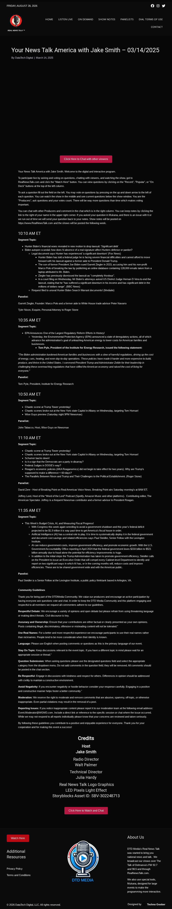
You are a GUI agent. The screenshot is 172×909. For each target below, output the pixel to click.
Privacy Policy (15, 868)
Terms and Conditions (19, 875)
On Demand (85, 19)
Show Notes (106, 19)
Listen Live (65, 19)
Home (49, 19)
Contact (157, 26)
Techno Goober (156, 904)
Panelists (127, 19)
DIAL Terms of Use (151, 19)
